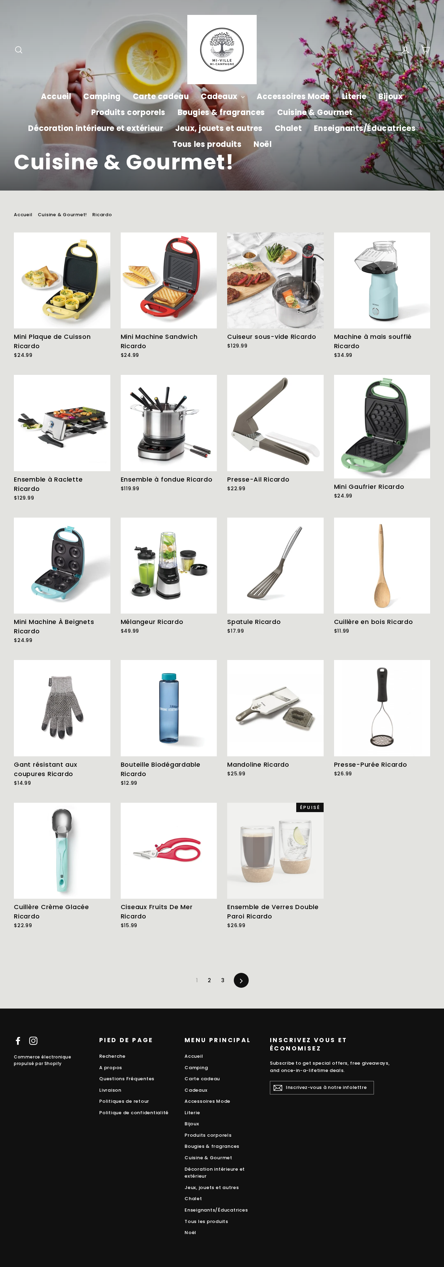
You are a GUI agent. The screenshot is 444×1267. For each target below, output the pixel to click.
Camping (102, 96)
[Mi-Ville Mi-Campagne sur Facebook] (18, 1040)
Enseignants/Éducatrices (365, 128)
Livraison (110, 1090)
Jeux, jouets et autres (219, 128)
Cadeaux (220, 96)
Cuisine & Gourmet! (62, 214)
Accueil (56, 96)
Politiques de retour (124, 1101)
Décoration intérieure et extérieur (95, 128)
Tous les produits (206, 144)
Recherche (112, 1056)
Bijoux (390, 96)
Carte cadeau (161, 96)
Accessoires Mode (293, 96)
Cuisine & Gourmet (315, 112)
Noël (263, 144)
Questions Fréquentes (126, 1078)
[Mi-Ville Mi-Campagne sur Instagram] (33, 1040)
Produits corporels (128, 112)
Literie (354, 96)
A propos (110, 1067)
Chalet (288, 128)
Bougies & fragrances (221, 112)
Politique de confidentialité (134, 1112)
